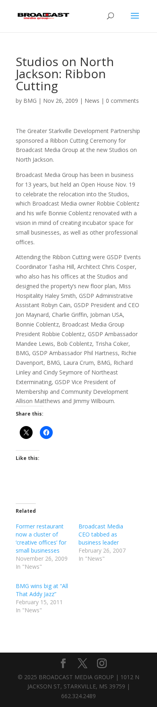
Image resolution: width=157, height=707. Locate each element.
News (92, 100)
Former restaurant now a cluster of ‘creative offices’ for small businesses (41, 538)
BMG (30, 100)
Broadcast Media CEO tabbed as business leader (100, 534)
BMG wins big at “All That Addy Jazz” (42, 590)
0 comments (122, 100)
